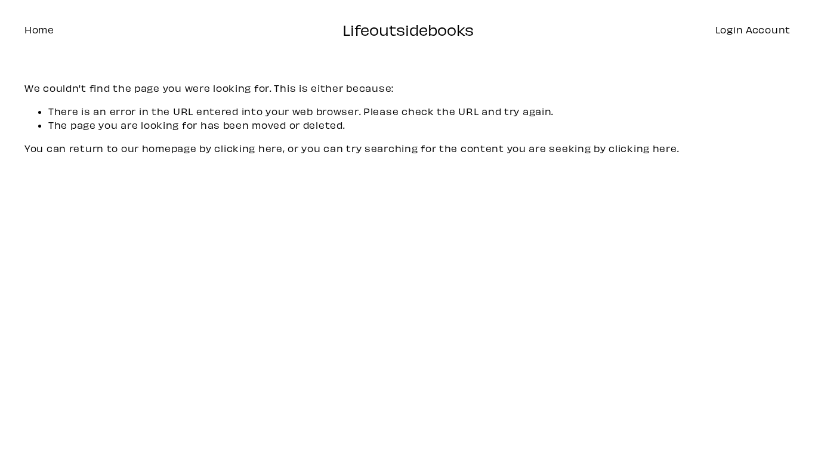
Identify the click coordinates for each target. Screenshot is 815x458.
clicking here (248, 148)
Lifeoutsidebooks (408, 29)
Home (39, 29)
